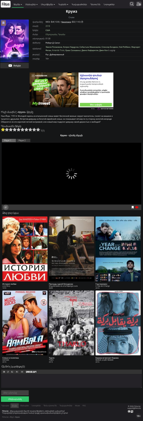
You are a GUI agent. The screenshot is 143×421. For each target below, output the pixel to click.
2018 (48, 26)
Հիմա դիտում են (50, 406)
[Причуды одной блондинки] (71, 248)
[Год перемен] (118, 248)
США (48, 30)
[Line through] (17, 371)
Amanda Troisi (58, 50)
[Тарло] (71, 323)
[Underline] (12, 371)
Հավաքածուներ (79, 4)
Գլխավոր (5, 406)
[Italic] (8, 371)
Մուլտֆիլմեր (47, 4)
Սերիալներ (30, 4)
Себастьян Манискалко (90, 47)
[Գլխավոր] (5, 4)
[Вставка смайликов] (22, 371)
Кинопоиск (66, 22)
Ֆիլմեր (17, 4)
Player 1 (7, 140)
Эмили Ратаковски (54, 47)
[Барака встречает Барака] (118, 323)
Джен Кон (103, 50)
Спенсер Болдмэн (110, 47)
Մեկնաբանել (15, 399)
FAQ (84, 406)
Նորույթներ (109, 4)
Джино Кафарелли (90, 50)
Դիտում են (95, 4)
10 (38, 129)
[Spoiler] (31, 371)
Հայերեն (62, 4)
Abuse (77, 406)
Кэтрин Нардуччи (71, 47)
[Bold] (4, 371)
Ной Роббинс (125, 47)
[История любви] (24, 248)
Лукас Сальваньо (73, 50)
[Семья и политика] (24, 323)
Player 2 (22, 140)
